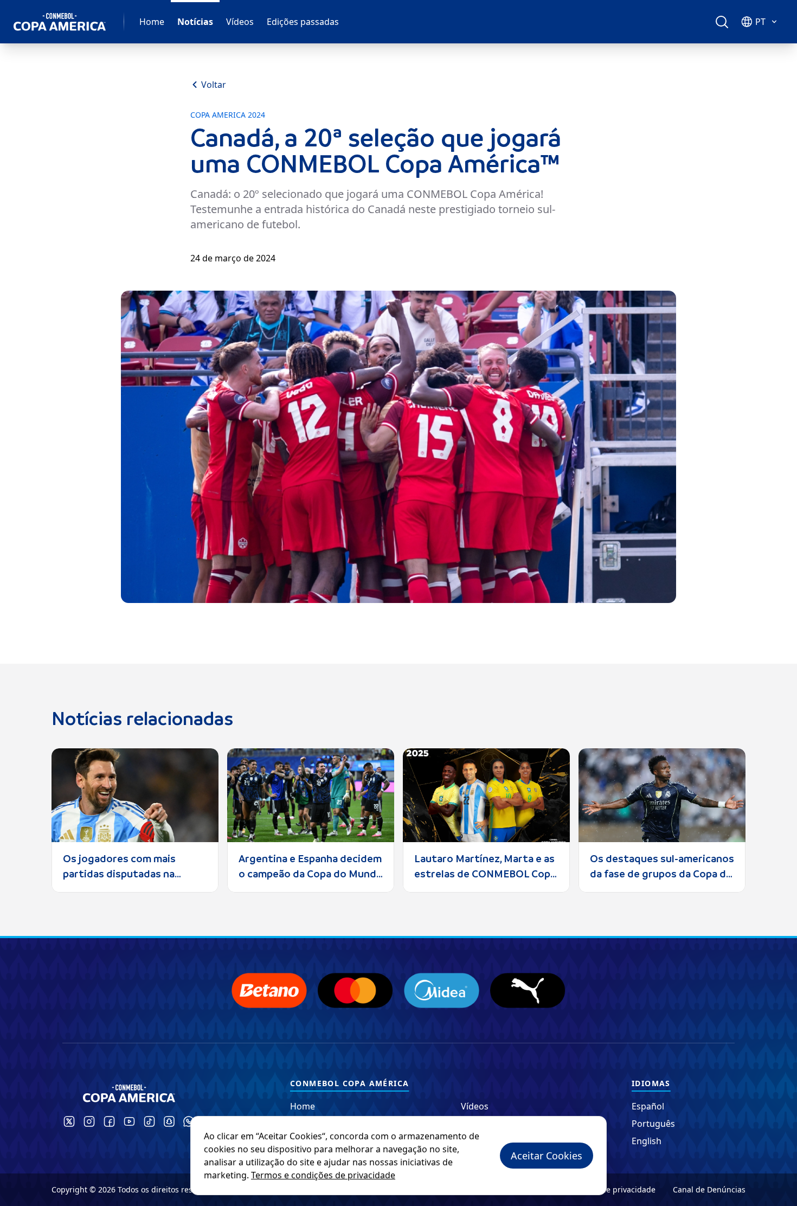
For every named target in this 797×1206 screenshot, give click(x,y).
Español (648, 1106)
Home (151, 22)
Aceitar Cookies (546, 1155)
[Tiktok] (149, 1121)
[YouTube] (129, 1121)
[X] (69, 1121)
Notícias (195, 22)
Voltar (213, 85)
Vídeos (240, 22)
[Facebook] (109, 1121)
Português (653, 1124)
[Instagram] (89, 1121)
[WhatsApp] (188, 1121)
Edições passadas (303, 22)
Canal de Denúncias (709, 1189)
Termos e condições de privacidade (323, 1175)
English (646, 1141)
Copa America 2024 (227, 115)
